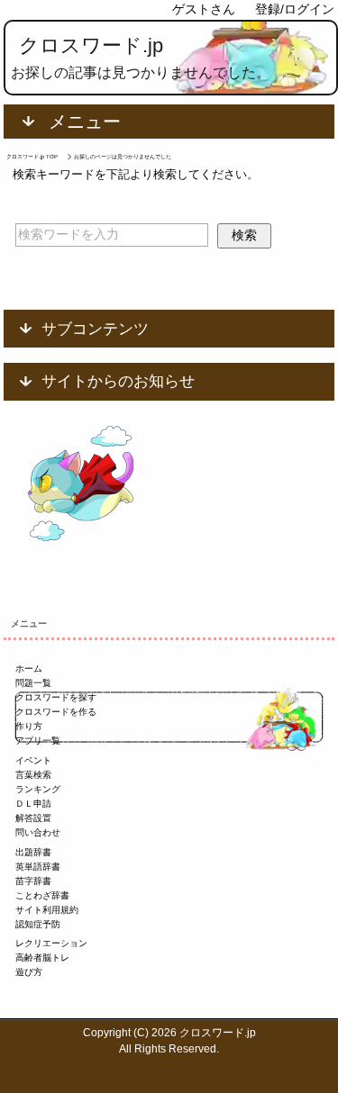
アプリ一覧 (37, 740)
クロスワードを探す (55, 697)
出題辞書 (33, 852)
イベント (33, 760)
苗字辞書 (33, 881)
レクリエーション (51, 943)
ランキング (37, 789)
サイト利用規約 (46, 910)
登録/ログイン (294, 9)
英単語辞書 (37, 867)
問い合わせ (37, 832)
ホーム (28, 668)
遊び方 (28, 972)
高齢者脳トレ (42, 957)
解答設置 (33, 818)
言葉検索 (33, 775)
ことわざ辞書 (42, 895)
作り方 (28, 726)
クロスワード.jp (91, 45)
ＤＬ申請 (33, 803)
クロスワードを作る (55, 712)
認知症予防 (37, 924)
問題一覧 (33, 683)
